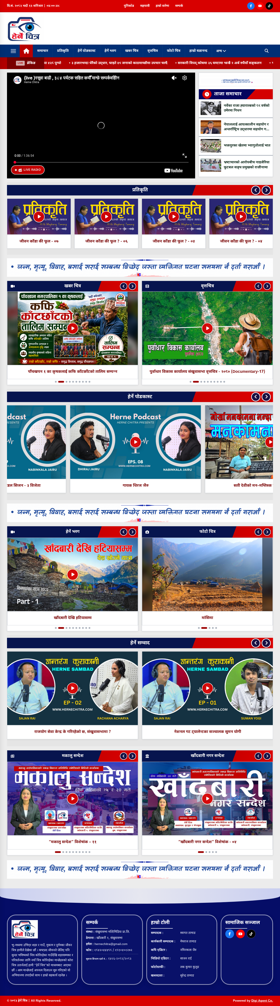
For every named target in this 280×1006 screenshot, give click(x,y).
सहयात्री (145, 6)
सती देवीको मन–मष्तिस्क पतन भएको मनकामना (73, 485)
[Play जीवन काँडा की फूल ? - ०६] (39, 216)
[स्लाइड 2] (59, 382)
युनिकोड (129, 6)
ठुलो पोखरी (207, 618)
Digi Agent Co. (262, 1001)
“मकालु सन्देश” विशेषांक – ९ (72, 842)
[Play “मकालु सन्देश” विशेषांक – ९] (72, 798)
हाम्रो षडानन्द (198, 51)
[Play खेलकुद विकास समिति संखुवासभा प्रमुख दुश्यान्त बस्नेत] (207, 688)
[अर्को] (132, 286)
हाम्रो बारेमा (162, 6)
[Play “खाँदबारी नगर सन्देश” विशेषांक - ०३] (207, 798)
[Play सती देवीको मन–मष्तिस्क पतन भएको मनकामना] (72, 442)
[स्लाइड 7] (79, 382)
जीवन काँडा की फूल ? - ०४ (174, 241)
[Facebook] (251, 6)
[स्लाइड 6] (76, 382)
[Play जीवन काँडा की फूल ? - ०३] (241, 216)
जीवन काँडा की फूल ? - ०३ (241, 241)
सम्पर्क (179, 6)
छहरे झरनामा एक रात (73, 618)
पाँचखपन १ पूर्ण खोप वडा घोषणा (72, 372)
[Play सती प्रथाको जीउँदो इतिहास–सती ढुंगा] (207, 442)
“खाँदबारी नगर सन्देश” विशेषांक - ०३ (207, 842)
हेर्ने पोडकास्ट (87, 51)
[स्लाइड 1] (56, 382)
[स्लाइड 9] (86, 382)
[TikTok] (269, 6)
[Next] (266, 190)
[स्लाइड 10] (89, 382)
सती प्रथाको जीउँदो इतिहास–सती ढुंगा (207, 485)
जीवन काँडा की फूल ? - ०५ (106, 241)
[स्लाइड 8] (83, 382)
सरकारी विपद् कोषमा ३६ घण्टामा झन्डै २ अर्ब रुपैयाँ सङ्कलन (183, 63)
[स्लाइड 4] (70, 382)
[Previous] (255, 190)
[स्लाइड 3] (64, 382)
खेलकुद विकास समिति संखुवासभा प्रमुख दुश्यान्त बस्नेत (207, 731)
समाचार (42, 51)
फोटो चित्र (173, 51)
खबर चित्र (131, 51)
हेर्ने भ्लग (110, 51)
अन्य (219, 51)
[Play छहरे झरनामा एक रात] (72, 574)
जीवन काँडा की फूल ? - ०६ (39, 241)
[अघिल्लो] (123, 286)
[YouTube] (260, 6)
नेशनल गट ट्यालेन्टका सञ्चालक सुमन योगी (72, 731)
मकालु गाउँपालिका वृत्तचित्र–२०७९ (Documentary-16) (207, 372)
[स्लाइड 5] (73, 382)
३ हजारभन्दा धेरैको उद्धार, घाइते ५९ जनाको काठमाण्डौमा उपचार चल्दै (83, 63)
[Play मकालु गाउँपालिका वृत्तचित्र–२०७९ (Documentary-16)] (207, 328)
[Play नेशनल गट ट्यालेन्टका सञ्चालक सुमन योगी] (72, 688)
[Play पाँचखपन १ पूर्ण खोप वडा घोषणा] (72, 328)
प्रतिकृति (63, 51)
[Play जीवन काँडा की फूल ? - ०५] (106, 216)
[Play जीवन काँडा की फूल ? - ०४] (173, 216)
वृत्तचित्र (152, 51)
